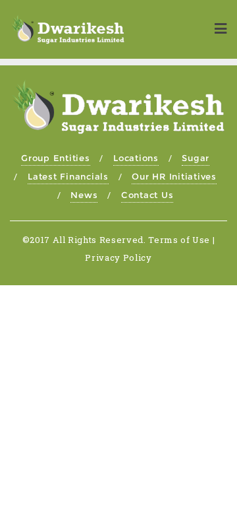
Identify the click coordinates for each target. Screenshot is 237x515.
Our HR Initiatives (174, 176)
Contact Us (147, 194)
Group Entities (55, 158)
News (83, 194)
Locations (136, 158)
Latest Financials (68, 176)
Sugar (195, 158)
